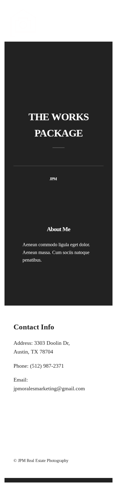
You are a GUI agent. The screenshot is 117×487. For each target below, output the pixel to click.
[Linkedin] (58, 450)
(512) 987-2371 (47, 366)
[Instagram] (66, 450)
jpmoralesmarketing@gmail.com (49, 388)
